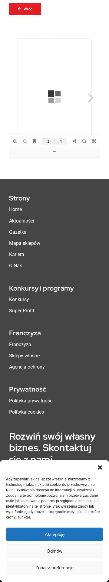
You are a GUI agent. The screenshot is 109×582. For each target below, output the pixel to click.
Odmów (54, 551)
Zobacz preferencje (54, 567)
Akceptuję (54, 534)
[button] (100, 467)
